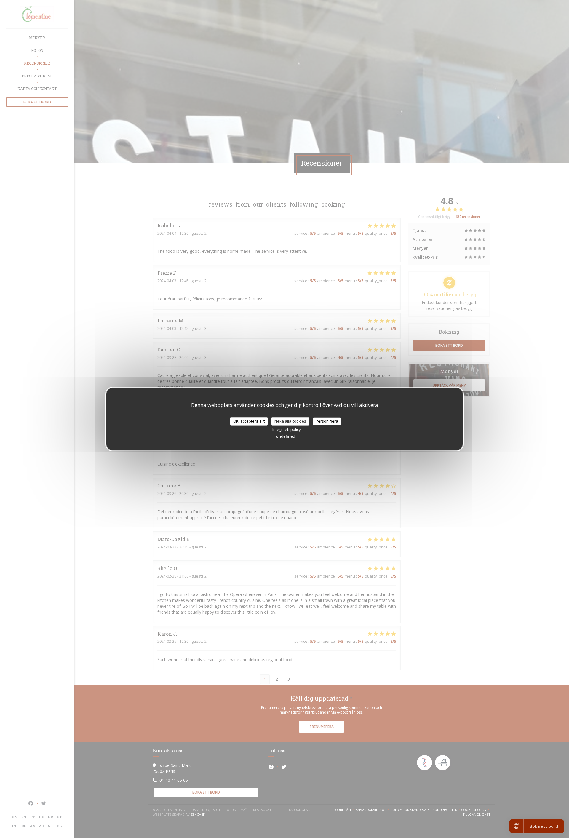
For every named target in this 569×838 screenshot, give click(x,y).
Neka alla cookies (290, 421)
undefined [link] (285, 436)
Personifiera (327, 421)
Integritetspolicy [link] (286, 429)
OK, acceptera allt (249, 421)
